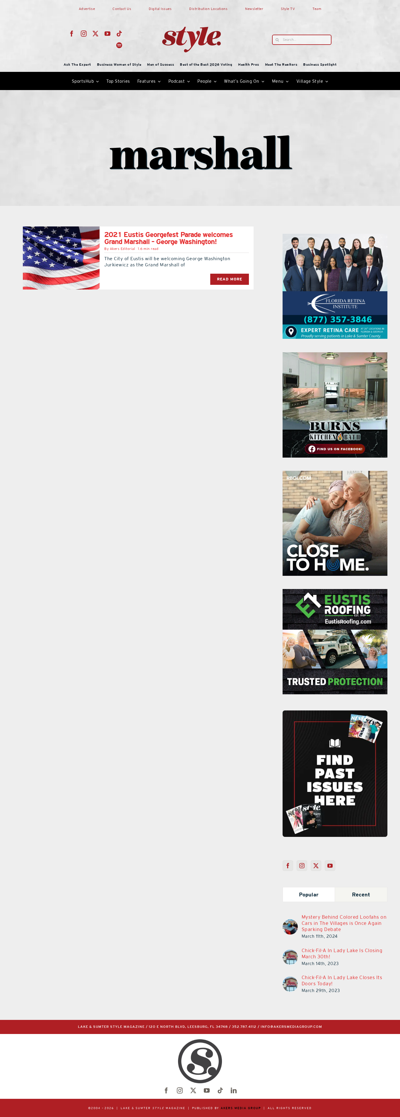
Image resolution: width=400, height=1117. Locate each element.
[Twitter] (316, 865)
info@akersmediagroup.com (291, 1026)
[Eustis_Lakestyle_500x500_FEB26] (335, 592)
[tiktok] (119, 34)
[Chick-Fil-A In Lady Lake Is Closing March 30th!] (290, 953)
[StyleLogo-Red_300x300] (191, 13)
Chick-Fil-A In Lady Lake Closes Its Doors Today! (342, 980)
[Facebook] (288, 865)
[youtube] (108, 34)
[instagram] (84, 34)
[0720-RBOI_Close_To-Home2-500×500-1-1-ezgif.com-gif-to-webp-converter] (335, 474)
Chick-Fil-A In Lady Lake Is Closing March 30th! (342, 953)
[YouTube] (330, 865)
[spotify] (119, 45)
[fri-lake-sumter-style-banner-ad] (335, 237)
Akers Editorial (122, 249)
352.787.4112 (244, 1026)
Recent (361, 894)
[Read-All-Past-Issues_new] (335, 713)
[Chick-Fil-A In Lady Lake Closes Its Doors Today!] (290, 980)
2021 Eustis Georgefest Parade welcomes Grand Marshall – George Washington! (168, 238)
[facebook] (72, 34)
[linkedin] (233, 1090)
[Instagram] (302, 865)
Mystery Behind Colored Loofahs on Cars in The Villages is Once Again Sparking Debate (344, 923)
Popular (309, 894)
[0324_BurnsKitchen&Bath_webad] (335, 356)
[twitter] (96, 34)
